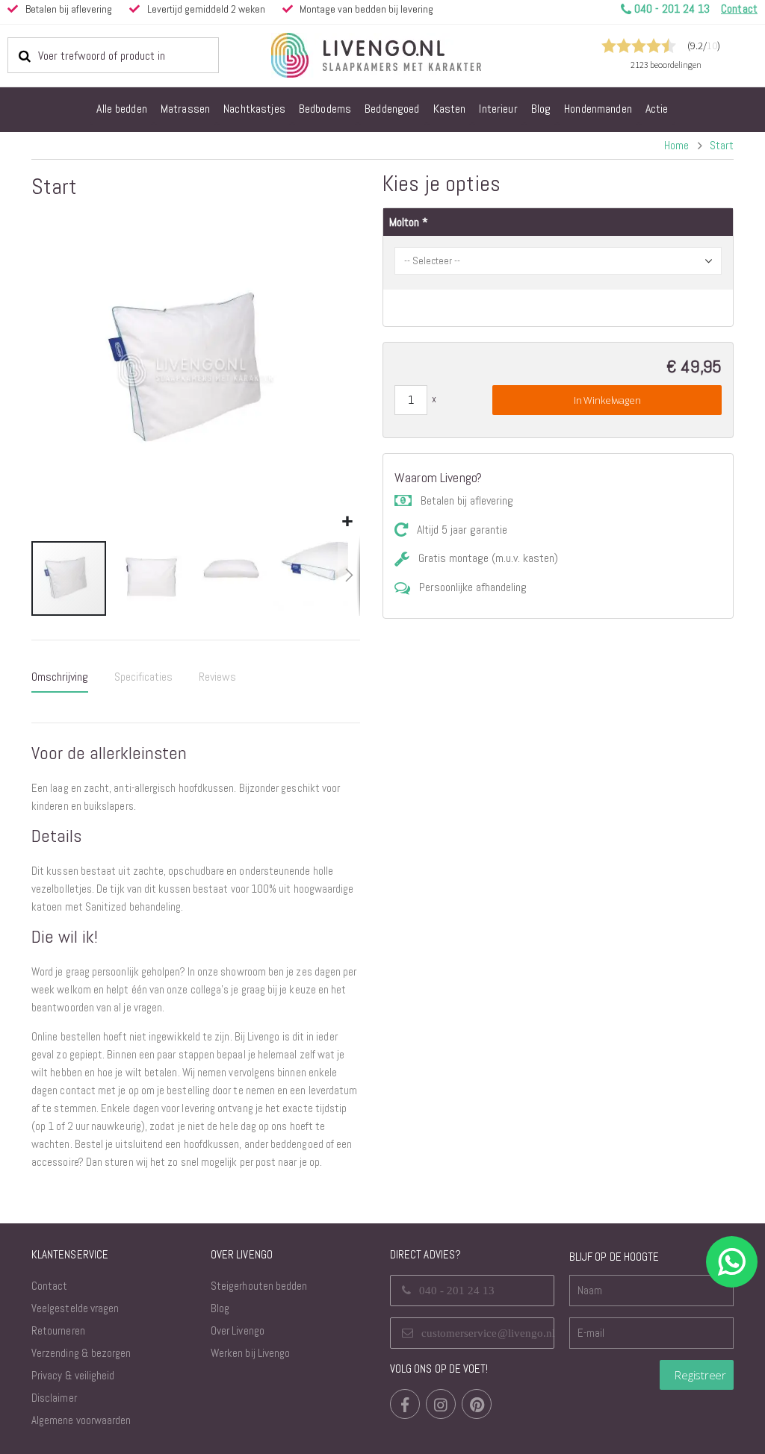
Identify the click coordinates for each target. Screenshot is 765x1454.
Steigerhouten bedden (259, 1286)
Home (676, 145)
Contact (49, 1286)
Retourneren (58, 1330)
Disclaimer (54, 1398)
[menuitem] (122, 109)
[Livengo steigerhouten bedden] (412, 55)
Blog (220, 1308)
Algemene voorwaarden (81, 1420)
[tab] (59, 678)
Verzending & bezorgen (81, 1353)
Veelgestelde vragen (75, 1308)
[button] (347, 522)
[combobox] (113, 55)
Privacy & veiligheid (72, 1375)
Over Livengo (237, 1330)
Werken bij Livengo (250, 1353)
